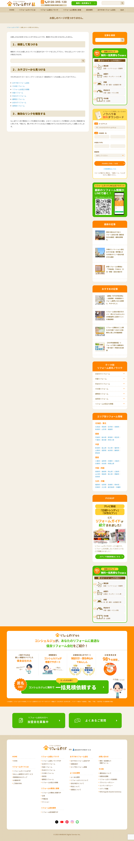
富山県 (104, 448)
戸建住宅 (45, 799)
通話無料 (42, 2)
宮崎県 (97, 487)
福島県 (110, 429)
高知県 (97, 476)
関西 (97, 457)
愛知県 (97, 453)
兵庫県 (97, 463)
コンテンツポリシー (106, 785)
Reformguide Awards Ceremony (110, 792)
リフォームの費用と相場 (72, 10)
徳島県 (104, 474)
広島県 (116, 471)
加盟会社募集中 (38, 720)
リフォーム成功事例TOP (50, 812)
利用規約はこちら (110, 169)
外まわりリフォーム (19, 96)
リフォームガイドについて (79, 780)
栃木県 (104, 437)
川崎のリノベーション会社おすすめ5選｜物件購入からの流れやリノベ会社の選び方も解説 (115, 253)
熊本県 (116, 484)
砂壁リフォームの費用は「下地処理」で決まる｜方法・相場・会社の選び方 (115, 269)
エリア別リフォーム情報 (79, 767)
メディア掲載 (104, 789)
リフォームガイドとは (27, 10)
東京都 (104, 440)
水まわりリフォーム (19, 102)
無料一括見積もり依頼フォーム (105, 762)
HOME (11, 10)
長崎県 (110, 484)
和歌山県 (111, 463)
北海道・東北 (100, 423)
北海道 (97, 427)
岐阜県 (110, 450)
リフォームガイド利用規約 (108, 779)
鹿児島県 (111, 487)
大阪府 (116, 461)
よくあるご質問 (95, 720)
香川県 (110, 474)
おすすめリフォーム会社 (106, 10)
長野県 (104, 450)
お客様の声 (17, 780)
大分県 (104, 487)
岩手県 (110, 427)
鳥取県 (97, 471)
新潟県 (97, 448)
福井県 (116, 448)
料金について (75, 786)
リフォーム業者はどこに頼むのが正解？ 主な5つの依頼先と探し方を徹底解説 (115, 330)
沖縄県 (118, 487)
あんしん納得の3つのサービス (23, 774)
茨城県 (97, 437)
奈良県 (104, 463)
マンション (45, 802)
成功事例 (89, 10)
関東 (97, 433)
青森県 (104, 427)
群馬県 (110, 437)
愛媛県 (116, 474)
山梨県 (97, 450)
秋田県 (97, 429)
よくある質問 (75, 777)
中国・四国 (99, 468)
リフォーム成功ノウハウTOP (51, 761)
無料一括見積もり (83, 3)
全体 (43, 796)
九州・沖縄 (99, 481)
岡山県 (110, 471)
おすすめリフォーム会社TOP (80, 761)
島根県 (104, 471)
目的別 (44, 776)
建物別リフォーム (18, 99)
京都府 (110, 461)
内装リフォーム (17, 93)
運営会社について (105, 773)
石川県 (110, 448)
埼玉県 (116, 437)
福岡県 (97, 484)
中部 (97, 444)
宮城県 (116, 427)
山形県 (104, 429)
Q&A (122, 10)
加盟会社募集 (104, 776)
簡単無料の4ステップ (20, 777)
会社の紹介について (77, 783)
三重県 (97, 461)
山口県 (97, 474)
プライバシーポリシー (107, 782)
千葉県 (97, 440)
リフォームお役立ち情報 (20, 89)
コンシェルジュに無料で (62, 687)
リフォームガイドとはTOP (22, 771)
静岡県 (116, 450)
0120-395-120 (57, 2)
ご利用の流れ (17, 783)
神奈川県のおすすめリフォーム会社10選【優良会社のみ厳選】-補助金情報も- (115, 236)
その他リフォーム (18, 86)
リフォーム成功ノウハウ (49, 10)
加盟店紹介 (74, 764)
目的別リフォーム (18, 106)
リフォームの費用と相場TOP (51, 793)
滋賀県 (104, 461)
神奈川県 (111, 440)
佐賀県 (104, 484)
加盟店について (76, 789)
